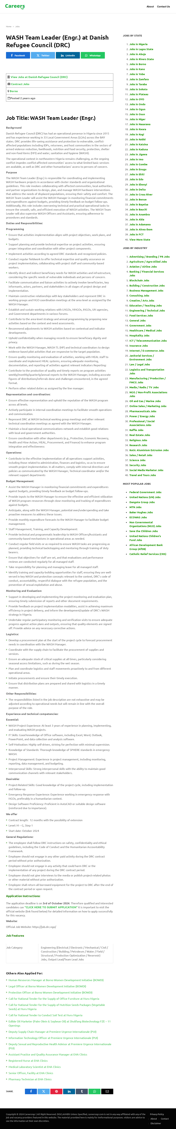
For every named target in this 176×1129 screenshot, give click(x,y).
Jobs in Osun (137, 114)
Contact (165, 1118)
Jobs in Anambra (139, 214)
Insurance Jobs (138, 345)
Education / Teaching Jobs (145, 305)
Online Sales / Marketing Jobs (147, 406)
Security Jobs (137, 465)
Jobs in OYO (136, 99)
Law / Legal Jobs (139, 364)
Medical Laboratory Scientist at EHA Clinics (35, 1066)
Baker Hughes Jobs (141, 512)
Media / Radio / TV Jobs (144, 387)
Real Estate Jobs (139, 435)
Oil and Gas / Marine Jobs (145, 401)
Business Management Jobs (146, 290)
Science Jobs (137, 460)
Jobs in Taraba (138, 84)
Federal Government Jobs (145, 492)
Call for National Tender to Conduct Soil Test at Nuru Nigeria (45, 1015)
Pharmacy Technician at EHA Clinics (30, 1079)
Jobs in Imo (136, 159)
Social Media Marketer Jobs (146, 470)
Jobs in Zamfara (139, 79)
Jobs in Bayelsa (138, 204)
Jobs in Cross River (140, 194)
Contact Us (163, 6)
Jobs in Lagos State (141, 49)
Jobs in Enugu (137, 169)
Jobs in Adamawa (140, 224)
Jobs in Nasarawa (139, 124)
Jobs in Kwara (137, 129)
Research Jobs (138, 445)
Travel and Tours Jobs (142, 475)
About (150, 6)
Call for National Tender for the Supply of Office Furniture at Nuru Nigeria (54, 998)
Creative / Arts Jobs (141, 300)
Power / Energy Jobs (142, 416)
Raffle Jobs (136, 430)
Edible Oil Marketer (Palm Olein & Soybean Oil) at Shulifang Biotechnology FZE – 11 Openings (60, 1023)
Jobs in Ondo (137, 104)
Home (9, 26)
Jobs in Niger (137, 119)
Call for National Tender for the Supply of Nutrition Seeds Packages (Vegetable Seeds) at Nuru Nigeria (57, 1007)
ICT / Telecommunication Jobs (148, 340)
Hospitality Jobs (139, 335)
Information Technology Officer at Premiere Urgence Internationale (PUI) (53, 1037)
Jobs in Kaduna (138, 149)
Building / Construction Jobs (147, 285)
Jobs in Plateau (138, 94)
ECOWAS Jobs (138, 517)
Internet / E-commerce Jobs (146, 350)
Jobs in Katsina (138, 144)
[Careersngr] (15, 7)
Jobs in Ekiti (136, 174)
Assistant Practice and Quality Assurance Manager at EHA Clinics (48, 1054)
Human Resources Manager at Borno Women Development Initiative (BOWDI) (56, 980)
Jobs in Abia (136, 219)
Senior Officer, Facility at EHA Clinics (31, 1073)
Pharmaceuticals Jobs (142, 411)
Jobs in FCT (136, 234)
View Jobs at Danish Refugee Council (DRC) (39, 77)
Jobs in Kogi (136, 134)
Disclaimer (156, 1123)
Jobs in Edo (136, 179)
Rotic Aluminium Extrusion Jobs (149, 450)
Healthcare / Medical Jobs (145, 330)
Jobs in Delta (137, 189)
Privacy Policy (157, 1114)
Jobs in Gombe (138, 164)
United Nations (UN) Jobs (145, 497)
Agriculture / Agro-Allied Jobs (148, 261)
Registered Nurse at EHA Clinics (28, 1060)
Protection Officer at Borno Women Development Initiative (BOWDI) (50, 992)
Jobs (17, 26)
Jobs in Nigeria (138, 44)
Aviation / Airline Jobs (143, 266)
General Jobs (137, 320)
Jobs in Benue (138, 199)
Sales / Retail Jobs (140, 455)
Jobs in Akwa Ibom (140, 229)
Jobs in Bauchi (138, 209)
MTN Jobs (135, 507)
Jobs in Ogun (137, 109)
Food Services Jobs (141, 315)
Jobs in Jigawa (138, 154)
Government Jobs (140, 325)
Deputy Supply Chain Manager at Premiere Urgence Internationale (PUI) (52, 1031)
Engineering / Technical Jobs (147, 310)
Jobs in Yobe (137, 74)
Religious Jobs (138, 440)
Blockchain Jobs (139, 280)
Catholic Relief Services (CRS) (147, 554)
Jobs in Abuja (137, 54)
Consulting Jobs (139, 295)
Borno (13, 91)
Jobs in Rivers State (141, 59)
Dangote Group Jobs (142, 502)
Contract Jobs (20, 84)
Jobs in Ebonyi (138, 184)
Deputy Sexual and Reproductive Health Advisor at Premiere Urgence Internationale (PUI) (60, 1046)
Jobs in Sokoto (138, 89)
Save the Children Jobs (143, 531)
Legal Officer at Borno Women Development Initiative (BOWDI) (47, 986)
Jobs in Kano (137, 69)
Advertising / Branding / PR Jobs (149, 256)
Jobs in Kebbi (137, 139)
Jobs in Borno (137, 64)
